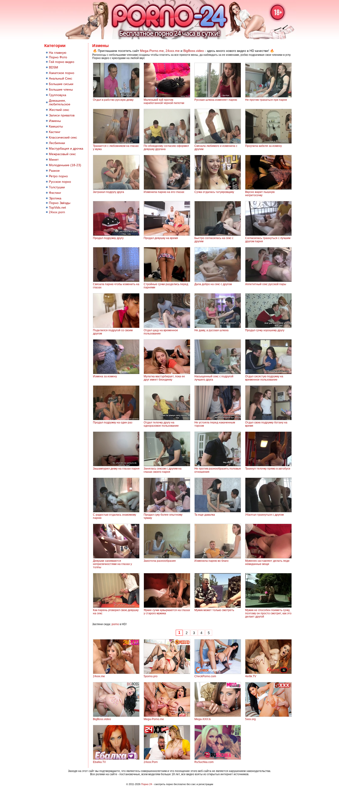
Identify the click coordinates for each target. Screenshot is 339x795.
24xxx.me (173, 51)
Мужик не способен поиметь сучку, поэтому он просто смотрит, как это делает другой (268, 613)
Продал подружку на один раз (112, 422)
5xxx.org (250, 719)
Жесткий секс (59, 110)
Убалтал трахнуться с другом (264, 514)
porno (115, 624)
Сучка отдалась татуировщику (214, 192)
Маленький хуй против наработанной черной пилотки (164, 101)
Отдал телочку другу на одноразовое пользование (161, 424)
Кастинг (54, 132)
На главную (57, 52)
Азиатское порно (61, 73)
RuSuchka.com (204, 762)
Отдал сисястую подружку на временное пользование (264, 378)
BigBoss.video (193, 51)
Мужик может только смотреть (214, 610)
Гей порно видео (61, 62)
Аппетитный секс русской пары (265, 284)
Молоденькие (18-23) (65, 165)
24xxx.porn (57, 212)
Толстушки (57, 187)
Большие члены (61, 89)
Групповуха (57, 95)
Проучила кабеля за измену (263, 146)
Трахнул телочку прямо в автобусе (267, 468)
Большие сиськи (61, 84)
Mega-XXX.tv (202, 719)
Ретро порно (58, 176)
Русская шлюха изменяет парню (215, 99)
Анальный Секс (60, 78)
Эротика (55, 198)
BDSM (53, 67)
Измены (55, 121)
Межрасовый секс (62, 154)
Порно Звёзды (59, 203)
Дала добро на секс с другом (213, 284)
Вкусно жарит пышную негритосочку (260, 193)
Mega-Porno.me (152, 51)
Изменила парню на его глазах (164, 192)
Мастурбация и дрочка (66, 148)
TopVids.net (57, 207)
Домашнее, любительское (59, 102)
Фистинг (55, 193)
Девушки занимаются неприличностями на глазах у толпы (112, 564)
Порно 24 (146, 784)
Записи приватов (61, 115)
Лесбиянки (57, 143)
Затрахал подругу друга (108, 192)
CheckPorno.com (205, 676)
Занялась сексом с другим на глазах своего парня (162, 470)
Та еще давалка (204, 514)
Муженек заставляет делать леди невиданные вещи (267, 562)
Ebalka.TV (99, 762)
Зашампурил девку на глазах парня (116, 468)
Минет (54, 159)
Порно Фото (58, 57)
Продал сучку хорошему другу (264, 330)
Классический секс (63, 137)
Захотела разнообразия (160, 560)
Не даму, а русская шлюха (211, 330)
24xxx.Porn (151, 762)
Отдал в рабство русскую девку (113, 99)
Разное (54, 170)
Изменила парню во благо (211, 560)
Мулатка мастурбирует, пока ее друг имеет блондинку (164, 378)
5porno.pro (151, 676)
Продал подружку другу (108, 238)
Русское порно (60, 181)
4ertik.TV (250, 676)
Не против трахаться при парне (266, 99)
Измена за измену (105, 376)
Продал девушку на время (161, 238)
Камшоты (56, 126)
